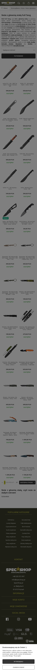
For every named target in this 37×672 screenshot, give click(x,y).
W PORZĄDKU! (18, 661)
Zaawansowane (18, 667)
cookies (25, 652)
